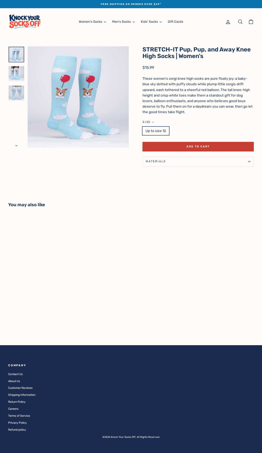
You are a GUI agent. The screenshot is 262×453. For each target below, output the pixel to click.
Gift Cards (175, 22)
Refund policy (17, 429)
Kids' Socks (150, 22)
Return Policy (17, 402)
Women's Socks (91, 22)
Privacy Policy (17, 423)
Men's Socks (122, 22)
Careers (13, 409)
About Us (14, 381)
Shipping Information (21, 395)
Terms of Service (19, 416)
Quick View (37, 300)
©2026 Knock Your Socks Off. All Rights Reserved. (131, 437)
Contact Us (15, 374)
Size (148, 122)
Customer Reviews (20, 388)
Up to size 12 (156, 131)
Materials (156, 161)
